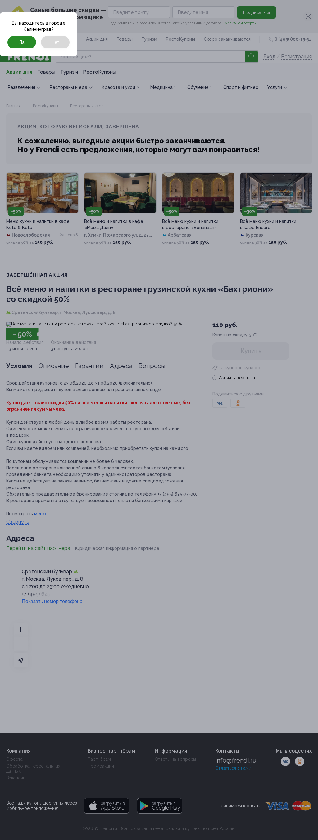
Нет (55, 42)
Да (22, 42)
